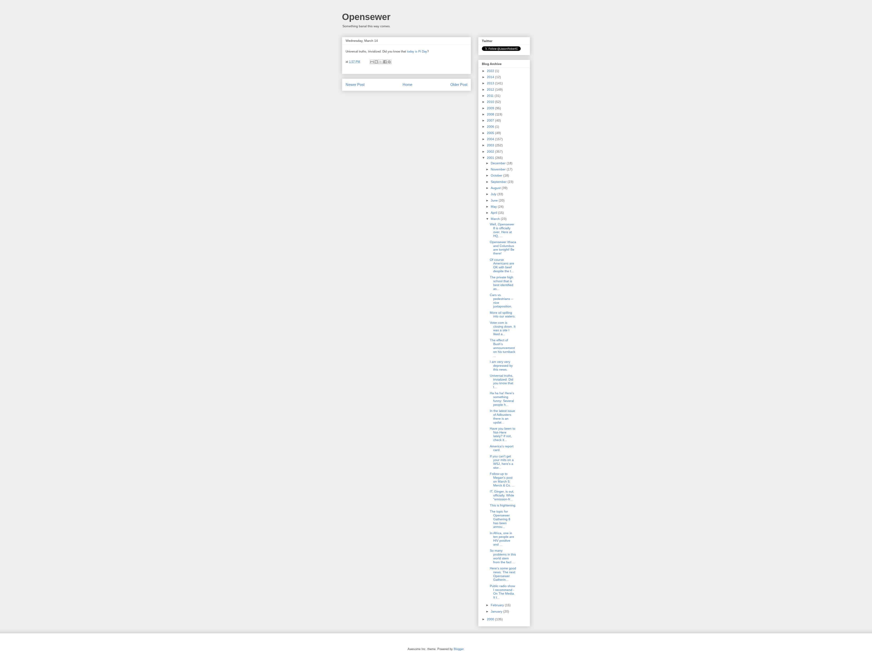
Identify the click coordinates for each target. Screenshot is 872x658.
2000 (491, 619)
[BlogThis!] (376, 62)
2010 (491, 102)
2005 (491, 133)
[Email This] (372, 62)
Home (407, 85)
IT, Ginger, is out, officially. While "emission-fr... (502, 495)
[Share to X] (380, 62)
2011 (491, 95)
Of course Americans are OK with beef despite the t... (502, 265)
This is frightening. (503, 505)
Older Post (458, 85)
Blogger (458, 649)
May (494, 206)
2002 (491, 151)
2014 (491, 77)
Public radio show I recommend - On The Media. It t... (502, 591)
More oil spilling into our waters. (502, 314)
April (494, 212)
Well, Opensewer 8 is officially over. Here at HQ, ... (502, 229)
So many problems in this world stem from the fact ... (503, 556)
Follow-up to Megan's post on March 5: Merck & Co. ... (502, 479)
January (497, 611)
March (496, 219)
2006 (491, 126)
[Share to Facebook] (385, 62)
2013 (491, 83)
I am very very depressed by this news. (501, 365)
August (496, 188)
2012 (491, 89)
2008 (491, 114)
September (499, 182)
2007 (491, 120)
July (494, 194)
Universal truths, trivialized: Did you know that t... (501, 381)
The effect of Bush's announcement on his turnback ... (502, 347)
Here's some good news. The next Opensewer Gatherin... (503, 573)
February (498, 605)
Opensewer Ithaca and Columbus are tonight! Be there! (503, 247)
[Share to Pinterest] (389, 62)
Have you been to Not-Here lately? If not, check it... (502, 434)
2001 (491, 158)
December (499, 163)
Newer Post (355, 85)
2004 (491, 139)
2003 (491, 145)
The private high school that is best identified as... (501, 282)
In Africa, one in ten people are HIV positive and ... (502, 538)
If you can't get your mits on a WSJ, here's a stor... (502, 461)
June (495, 200)
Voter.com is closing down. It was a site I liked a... (502, 328)
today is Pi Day (417, 51)
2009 (491, 108)
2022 (491, 71)
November (499, 169)
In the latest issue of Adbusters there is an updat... (502, 416)
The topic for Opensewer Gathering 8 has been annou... (500, 519)
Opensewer (366, 17)
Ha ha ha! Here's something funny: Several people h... (502, 398)
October (497, 175)
